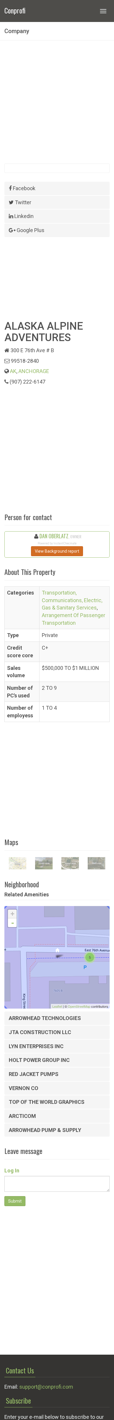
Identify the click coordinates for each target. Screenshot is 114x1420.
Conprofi (14, 10)
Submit (15, 1201)
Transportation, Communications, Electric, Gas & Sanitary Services (72, 600)
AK (13, 371)
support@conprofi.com (46, 1387)
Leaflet (57, 1006)
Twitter (22, 202)
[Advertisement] (57, 102)
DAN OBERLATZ (53, 536)
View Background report (57, 551)
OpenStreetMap (79, 1006)
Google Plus (29, 230)
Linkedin (23, 216)
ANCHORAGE (33, 371)
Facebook (23, 188)
